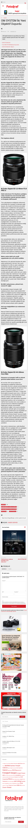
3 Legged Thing (5, 763)
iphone (7, 777)
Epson (17, 770)
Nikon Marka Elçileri (16, 779)
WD (20, 785)
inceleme (18, 775)
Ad (3, 591)
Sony (21, 783)
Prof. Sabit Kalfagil (11, 781)
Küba (19, 777)
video (18, 785)
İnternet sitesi (5, 596)
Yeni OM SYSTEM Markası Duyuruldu (10, 44)
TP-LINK (7, 785)
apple (19, 763)
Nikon (10, 779)
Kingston (16, 777)
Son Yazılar (5, 721)
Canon (5, 770)
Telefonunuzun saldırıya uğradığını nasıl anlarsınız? (7, 560)
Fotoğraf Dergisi (9, 773)
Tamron (3, 785)
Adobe (9, 763)
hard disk (13, 775)
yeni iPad (23, 785)
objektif (21, 779)
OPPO (24, 779)
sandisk (23, 781)
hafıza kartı (10, 775)
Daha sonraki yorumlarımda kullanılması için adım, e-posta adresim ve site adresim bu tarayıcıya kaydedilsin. (14, 603)
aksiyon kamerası (14, 763)
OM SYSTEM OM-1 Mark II (8, 46)
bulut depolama (19, 767)
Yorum (4, 580)
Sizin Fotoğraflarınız (6, 783)
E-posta (16, 591)
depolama (10, 770)
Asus (21, 763)
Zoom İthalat (6, 787)
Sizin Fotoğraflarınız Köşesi (15, 783)
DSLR (13, 770)
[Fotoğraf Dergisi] (12, 9)
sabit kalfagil (17, 781)
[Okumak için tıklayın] (13, 536)
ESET (20, 770)
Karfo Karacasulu (11, 777)
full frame (6, 775)
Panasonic (4, 781)
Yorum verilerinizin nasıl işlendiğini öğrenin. (14, 611)
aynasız (8, 766)
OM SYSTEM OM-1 (6, 42)
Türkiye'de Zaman (12, 785)
